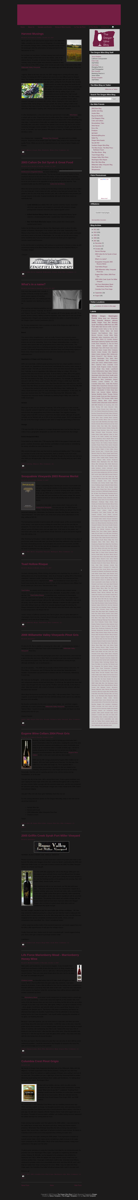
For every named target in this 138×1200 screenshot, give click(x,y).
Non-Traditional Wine (105, 333)
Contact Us (105, 27)
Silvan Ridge (99, 645)
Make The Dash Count (111, 588)
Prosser (99, 444)
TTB (102, 398)
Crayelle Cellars (98, 518)
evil (104, 710)
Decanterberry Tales (98, 123)
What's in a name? (33, 284)
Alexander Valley (113, 407)
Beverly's (115, 491)
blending (94, 704)
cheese (104, 468)
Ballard (112, 485)
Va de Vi (109, 676)
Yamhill (110, 466)
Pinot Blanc (95, 617)
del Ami (99, 708)
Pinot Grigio (49, 1174)
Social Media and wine (101, 651)
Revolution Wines (108, 630)
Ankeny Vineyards (97, 480)
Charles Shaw (114, 501)
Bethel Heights (109, 491)
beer (101, 327)
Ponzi (96, 622)
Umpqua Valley (101, 459)
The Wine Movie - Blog (99, 152)
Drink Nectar (95, 125)
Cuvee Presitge (104, 520)
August (97, 295)
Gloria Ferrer (110, 430)
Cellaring (111, 499)
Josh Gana (95, 65)
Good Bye (110, 548)
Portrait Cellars (108, 622)
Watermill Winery (109, 685)
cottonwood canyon (112, 468)
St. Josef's (107, 655)
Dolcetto (94, 423)
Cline (102, 508)
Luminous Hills (104, 586)
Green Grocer (104, 552)
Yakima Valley (104, 331)
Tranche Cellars (96, 457)
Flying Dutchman (101, 430)
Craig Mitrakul (109, 516)
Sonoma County (102, 335)
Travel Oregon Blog (98, 155)
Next (110, 440)
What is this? (104, 198)
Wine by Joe (95, 695)
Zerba (93, 362)
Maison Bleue (100, 588)
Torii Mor (102, 672)
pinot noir (106, 318)
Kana (112, 390)
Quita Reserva (95, 626)
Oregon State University (98, 609)
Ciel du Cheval (110, 506)
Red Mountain (113, 322)
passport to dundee (97, 714)
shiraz (100, 716)
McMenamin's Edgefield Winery (32, 172)
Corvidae (99, 514)
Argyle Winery (114, 482)
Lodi (105, 584)
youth (110, 725)
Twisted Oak (106, 674)
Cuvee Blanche (95, 520)
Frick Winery (115, 544)
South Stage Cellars (102, 653)
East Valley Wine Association (109, 426)
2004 (28, 823)
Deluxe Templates (55, 1196)
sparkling (110, 716)
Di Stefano (99, 525)
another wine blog (97, 111)
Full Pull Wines (95, 546)
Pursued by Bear (105, 624)
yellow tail (99, 472)
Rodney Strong (107, 447)
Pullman (98, 624)
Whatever (36, 464)
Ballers (116, 485)
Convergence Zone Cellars (99, 512)
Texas (93, 664)
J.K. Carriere (112, 567)
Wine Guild (108, 400)
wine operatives (105, 725)
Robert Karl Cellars (113, 632)
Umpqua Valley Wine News (100, 157)
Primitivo (94, 624)
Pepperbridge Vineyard (105, 615)
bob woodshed (106, 704)
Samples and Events (45, 27)
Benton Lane (95, 491)
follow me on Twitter (111, 89)
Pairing (115, 394)
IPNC (108, 354)
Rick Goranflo (96, 71)
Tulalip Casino (98, 674)
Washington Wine (97, 375)
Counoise (115, 514)
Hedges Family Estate (103, 388)
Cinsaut (98, 508)
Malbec (109, 392)
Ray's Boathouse (100, 628)
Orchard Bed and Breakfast (99, 607)
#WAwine (94, 377)
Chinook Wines (102, 506)
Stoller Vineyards (100, 657)
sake (116, 714)
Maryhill (108, 438)
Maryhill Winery (113, 590)
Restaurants (100, 630)
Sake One (102, 638)
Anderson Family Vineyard (98, 409)
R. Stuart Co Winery (105, 626)
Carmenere (109, 497)
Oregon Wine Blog (96, 611)
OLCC (105, 605)
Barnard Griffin (107, 326)
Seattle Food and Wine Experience (107, 396)
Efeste (102, 535)
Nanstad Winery (113, 598)
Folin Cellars (105, 544)
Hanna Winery (109, 554)
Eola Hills (98, 428)
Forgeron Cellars (106, 367)
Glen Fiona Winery (96, 548)
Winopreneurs (96, 169)
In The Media (93, 27)
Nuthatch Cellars (96, 605)
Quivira (94, 396)
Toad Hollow (25, 590)
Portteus (105, 442)
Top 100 (110, 670)
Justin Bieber (95, 573)
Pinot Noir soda (110, 617)
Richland (101, 632)
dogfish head (110, 708)
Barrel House (104, 487)
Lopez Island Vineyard (112, 584)
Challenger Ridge (103, 501)
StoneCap (107, 657)
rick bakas (111, 714)
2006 (28, 719)
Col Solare (99, 350)
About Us (31, 27)
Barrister (111, 487)
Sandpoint (94, 641)
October (98, 249)
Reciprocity (108, 628)
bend (107, 702)
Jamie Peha (99, 569)
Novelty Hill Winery (113, 603)
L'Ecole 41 (103, 579)
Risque (36, 622)
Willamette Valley (97, 337)
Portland (115, 371)
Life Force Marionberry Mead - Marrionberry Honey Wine (50, 956)
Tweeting (111, 457)
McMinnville (114, 354)
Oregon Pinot (102, 322)
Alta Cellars (98, 478)
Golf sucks (104, 548)
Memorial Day (110, 592)
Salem (93, 449)
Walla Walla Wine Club (101, 683)
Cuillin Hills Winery (103, 421)
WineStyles (45, 150)
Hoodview (94, 563)
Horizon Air (100, 563)
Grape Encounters (107, 432)
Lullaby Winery (95, 586)
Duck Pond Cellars (101, 531)
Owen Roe (94, 613)
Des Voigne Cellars (113, 421)
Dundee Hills (106, 352)
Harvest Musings (32, 33)
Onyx (113, 440)
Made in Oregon (113, 586)
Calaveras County (101, 497)
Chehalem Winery (109, 503)
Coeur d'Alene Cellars (104, 510)
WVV (51, 581)
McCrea (103, 592)
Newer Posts (25, 1185)
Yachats (116, 697)
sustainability (107, 719)
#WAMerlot (100, 404)
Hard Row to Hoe (101, 556)
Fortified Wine (96, 385)
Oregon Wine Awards (98, 140)
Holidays (103, 354)
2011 (95, 229)
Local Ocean (99, 584)
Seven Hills (110, 643)
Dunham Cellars (96, 426)
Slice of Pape (98, 649)
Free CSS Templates (89, 1196)
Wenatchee (115, 687)
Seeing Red (97, 643)
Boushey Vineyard (96, 413)
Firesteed (94, 430)
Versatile (46, 719)
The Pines (101, 455)
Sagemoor (97, 636)
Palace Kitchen (102, 613)
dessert (93, 470)
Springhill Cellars (100, 655)
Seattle (94, 322)
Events (94, 318)
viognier (101, 723)
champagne (115, 704)
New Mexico (107, 600)
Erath (98, 367)
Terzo (116, 662)
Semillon (98, 449)
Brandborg (110, 493)
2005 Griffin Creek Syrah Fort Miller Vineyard (50, 835)
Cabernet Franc (101, 364)
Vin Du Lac (114, 679)
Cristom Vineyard (107, 518)
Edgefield (39, 272)
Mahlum (94, 588)
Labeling (29, 464)
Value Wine (97, 679)
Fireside (100, 544)
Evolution (104, 428)
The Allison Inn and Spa (101, 664)
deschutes (104, 708)
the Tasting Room (100, 721)
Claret (101, 417)
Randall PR (114, 626)
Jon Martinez (100, 571)
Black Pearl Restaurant (101, 493)
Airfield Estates (108, 362)
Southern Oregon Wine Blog (100, 145)
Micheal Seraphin (97, 77)
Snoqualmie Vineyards (43, 507)
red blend (114, 331)
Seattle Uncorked (106, 641)
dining (100, 318)
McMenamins (47, 272)
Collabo (116, 510)
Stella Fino (99, 453)
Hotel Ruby (99, 565)
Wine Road (98, 693)
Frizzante (115, 367)
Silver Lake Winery (108, 645)
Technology (106, 662)
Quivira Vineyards (113, 444)
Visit (99, 220)
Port (105, 356)
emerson (100, 710)
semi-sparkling (95, 716)
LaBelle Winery (110, 579)
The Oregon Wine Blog (65, 1194)
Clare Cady (95, 61)
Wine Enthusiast (100, 463)
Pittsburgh (99, 619)
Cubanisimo (115, 518)
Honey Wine (41, 1049)
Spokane (94, 655)
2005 (28, 1174)
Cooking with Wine (112, 512)
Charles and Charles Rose (98, 503)
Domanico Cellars (110, 529)
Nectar (93, 600)
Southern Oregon (106, 373)
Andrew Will (115, 478)
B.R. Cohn (94, 411)
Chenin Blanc (95, 417)
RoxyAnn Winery (109, 634)
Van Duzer (103, 679)
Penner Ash (99, 442)
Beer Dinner (107, 489)
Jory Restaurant (108, 571)
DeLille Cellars (96, 352)
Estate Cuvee (107, 535)
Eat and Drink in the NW (101, 533)
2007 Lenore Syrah (97, 474)
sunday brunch (100, 719)
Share (23, 154)
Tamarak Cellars (98, 662)
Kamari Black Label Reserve (106, 573)
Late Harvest (101, 392)
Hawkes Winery (96, 558)
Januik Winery (106, 569)
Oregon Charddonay (112, 607)
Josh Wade (115, 571)
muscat (116, 712)
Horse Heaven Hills (108, 563)
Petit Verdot (114, 615)
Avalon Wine (96, 113)
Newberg (96, 440)
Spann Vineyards (113, 653)
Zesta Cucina (102, 700)
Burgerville (111, 495)
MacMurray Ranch (101, 438)
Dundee (94, 367)
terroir (95, 472)
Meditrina (99, 394)
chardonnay (106, 337)
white (64, 1174)
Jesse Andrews (96, 56)
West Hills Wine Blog (98, 162)
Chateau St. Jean (111, 381)
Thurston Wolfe (109, 398)
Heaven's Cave (105, 558)
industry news (105, 470)
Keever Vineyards (100, 575)
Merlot (33, 551)
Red (112, 628)
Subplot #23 (114, 657)
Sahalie (112, 636)
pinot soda (105, 714)
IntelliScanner (95, 567)
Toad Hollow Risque (34, 564)
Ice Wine (115, 434)
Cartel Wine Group (96, 499)
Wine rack (94, 466)
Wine (39, 150)
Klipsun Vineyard (113, 577)
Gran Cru (99, 550)
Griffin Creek (31, 942)
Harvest (29, 150)
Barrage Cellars (96, 487)
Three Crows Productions (103, 668)
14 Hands (115, 472)
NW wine (106, 598)
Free (110, 544)
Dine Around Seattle (107, 525)
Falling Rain (111, 539)
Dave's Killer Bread (113, 520)
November (98, 246)
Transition (107, 672)
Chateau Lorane (26, 980)
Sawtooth (99, 641)
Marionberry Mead (31, 997)
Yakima (115, 400)
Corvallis (109, 339)
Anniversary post (96, 482)
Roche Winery (98, 447)
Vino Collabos (95, 681)
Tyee (100, 348)
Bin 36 (93, 493)
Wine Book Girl (96, 167)
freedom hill (98, 470)
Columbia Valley (96, 383)
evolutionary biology (112, 710)
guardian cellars (96, 712)
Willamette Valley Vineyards (30, 67)
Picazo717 (99, 356)
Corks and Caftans (97, 121)
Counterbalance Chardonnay (99, 516)
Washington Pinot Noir (107, 461)
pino (93, 472)
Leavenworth (98, 582)
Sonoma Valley (96, 373)
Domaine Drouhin (113, 527)
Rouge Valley (46, 942)
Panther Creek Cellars (112, 613)
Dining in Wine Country (63, 27)
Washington (54, 551)
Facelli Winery (103, 539)
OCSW (102, 605)
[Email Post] (22, 152)
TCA (93, 662)
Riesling (110, 356)
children (94, 706)
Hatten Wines (114, 556)
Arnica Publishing (96, 485)
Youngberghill (95, 700)
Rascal (93, 628)
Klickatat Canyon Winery (102, 577)
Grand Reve (103, 385)
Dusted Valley (103, 329)
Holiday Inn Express (97, 560)
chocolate (98, 706)
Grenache (111, 385)
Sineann (103, 647)
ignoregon (95, 133)
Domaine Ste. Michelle (98, 529)
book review (108, 402)
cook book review (107, 706)
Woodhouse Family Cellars (104, 697)
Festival (115, 383)
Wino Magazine (109, 695)
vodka (104, 723)
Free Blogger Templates (69, 1196)
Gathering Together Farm (106, 341)
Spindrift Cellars (108, 345)
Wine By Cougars (102, 691)
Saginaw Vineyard (105, 636)
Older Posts (78, 1185)
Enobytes (95, 130)
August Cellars (104, 485)
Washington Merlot (113, 683)
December (98, 243)
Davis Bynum (110, 523)
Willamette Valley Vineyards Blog (102, 164)
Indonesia (106, 565)
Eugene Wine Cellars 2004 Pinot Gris (45, 733)
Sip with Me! (95, 143)
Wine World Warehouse (111, 463)
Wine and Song (113, 693)
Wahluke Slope (96, 461)
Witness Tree (54, 150)
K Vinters (108, 390)
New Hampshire (99, 600)
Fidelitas (109, 428)
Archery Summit (105, 482)
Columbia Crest (40, 1174)
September (98, 293)
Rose (116, 447)
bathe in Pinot (102, 702)
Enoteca (94, 428)
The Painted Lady (113, 664)
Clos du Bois (110, 508)
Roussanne (101, 634)
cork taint (115, 706)
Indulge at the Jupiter (98, 436)
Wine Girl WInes (111, 691)
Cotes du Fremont (113, 419)
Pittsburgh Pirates (107, 619)
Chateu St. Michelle (113, 415)
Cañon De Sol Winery (57, 184)
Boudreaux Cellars (113, 411)
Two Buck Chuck (113, 674)
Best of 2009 (102, 491)
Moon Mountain (101, 596)
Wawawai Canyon (106, 687)
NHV (102, 598)
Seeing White (103, 643)
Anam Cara (109, 348)
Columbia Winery (102, 419)
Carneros (115, 497)
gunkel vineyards (105, 712)
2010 (95, 232)
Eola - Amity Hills (107, 383)
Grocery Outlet (95, 554)
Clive (105, 508)
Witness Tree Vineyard (51, 138)
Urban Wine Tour (96, 676)
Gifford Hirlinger (114, 546)
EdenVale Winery (96, 535)
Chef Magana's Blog (98, 118)
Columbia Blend (108, 417)
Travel (112, 672)
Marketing (105, 590)
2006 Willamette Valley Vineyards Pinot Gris (49, 634)
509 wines (104, 407)
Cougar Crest (95, 421)
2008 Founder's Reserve (111, 474)
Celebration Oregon (111, 379)
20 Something (107, 404)
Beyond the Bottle (97, 116)
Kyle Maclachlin (96, 579)
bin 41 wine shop (113, 702)
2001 (113, 404)
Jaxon (112, 569)
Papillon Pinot (95, 615)
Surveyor (94, 659)
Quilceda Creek (114, 624)
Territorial (112, 662)
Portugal (115, 622)
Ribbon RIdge (95, 632)
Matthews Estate (96, 592)
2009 (95, 235)
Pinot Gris (39, 719)
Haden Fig (102, 554)
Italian (100, 567)
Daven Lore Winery (96, 523)
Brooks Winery (104, 495)
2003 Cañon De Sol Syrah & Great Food (47, 162)
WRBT (93, 683)
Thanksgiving (95, 455)
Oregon (34, 150)
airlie (102, 402)
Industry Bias (114, 565)
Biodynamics (105, 411)
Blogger (94, 1194)
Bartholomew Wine (98, 379)
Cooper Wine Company (110, 350)
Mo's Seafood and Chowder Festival (105, 594)
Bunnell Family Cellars (106, 413)
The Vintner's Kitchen (107, 666)
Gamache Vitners (104, 546)
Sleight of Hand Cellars (106, 449)
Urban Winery (103, 676)
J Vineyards (106, 567)
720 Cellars (109, 476)
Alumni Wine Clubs (106, 478)
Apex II (116, 409)
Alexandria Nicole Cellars (110, 377)
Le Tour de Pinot (79, 27)
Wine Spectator (105, 693)
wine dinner (99, 362)
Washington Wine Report (99, 160)
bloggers (99, 704)
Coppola (94, 514)
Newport (94, 333)
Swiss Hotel (99, 659)
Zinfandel (109, 700)
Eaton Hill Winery (113, 533)
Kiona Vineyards (101, 343)
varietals (108, 721)
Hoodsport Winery (113, 560)
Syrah (60, 272)
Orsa (116, 611)
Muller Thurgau (108, 394)
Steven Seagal (106, 453)
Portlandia (101, 622)
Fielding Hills (114, 428)
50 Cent (102, 476)
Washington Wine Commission (107, 360)
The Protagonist (96, 666)
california (30, 622)
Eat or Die (95, 128)
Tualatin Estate (105, 457)
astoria (96, 702)
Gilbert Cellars (96, 354)
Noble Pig (95, 138)
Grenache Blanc (113, 552)
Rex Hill (116, 630)
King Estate (106, 369)
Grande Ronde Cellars (108, 550)
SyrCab (104, 659)
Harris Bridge (96, 369)
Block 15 (103, 339)
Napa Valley (108, 371)
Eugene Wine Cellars (39, 823)
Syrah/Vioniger (114, 659)
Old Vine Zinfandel (113, 605)
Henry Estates (114, 558)
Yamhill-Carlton (96, 402)
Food (93, 327)
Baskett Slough (100, 489)
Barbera (99, 411)
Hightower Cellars (107, 434)
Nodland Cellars (104, 603)
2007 (95, 241)
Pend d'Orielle (96, 345)
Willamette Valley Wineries (102, 689)
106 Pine (110, 472)
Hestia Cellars (99, 434)
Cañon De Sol (31, 272)
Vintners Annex (114, 681)
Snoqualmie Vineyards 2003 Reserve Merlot (49, 476)
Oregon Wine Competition (108, 611)
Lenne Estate (105, 582)
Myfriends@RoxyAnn (98, 135)
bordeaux (98, 468)
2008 (95, 238)
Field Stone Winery (108, 541)
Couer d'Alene (107, 514)
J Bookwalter (100, 390)
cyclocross (94, 708)
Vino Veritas (103, 681)
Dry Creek (115, 423)
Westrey (94, 689)
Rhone (93, 447)
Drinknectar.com (108, 423)
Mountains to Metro (110, 596)
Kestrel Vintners (109, 575)
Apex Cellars (109, 409)
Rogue (112, 447)
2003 (28, 551)
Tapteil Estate (114, 453)
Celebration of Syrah (102, 415)
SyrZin (108, 659)
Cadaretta (94, 497)
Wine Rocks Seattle (108, 375)
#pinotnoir (104, 472)
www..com (104, 179)
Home (23, 27)
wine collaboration (96, 725)
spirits (116, 375)
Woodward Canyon (103, 466)
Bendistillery (115, 489)
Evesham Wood (110, 537)
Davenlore (104, 523)
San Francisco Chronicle (111, 638)
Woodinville (95, 331)
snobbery (105, 716)
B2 (31, 823)
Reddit (116, 628)
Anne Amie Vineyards (111, 480)
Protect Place (104, 444)
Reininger (94, 630)
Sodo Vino (111, 651)
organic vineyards (113, 470)
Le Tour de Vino (112, 329)
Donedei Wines (100, 423)
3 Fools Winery (96, 476)
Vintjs (107, 681)
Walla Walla (113, 335)
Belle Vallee (95, 339)
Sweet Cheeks (96, 398)
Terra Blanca (100, 324)
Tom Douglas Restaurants (111, 455)
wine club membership (112, 723)
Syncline (115, 373)
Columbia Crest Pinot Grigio (40, 1061)
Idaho (97, 327)
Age (113, 476)
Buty (116, 495)
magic (111, 712)
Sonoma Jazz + (100, 451)
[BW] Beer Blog (96, 108)
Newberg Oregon (104, 440)
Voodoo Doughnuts (112, 459)
